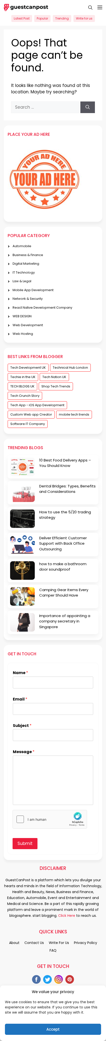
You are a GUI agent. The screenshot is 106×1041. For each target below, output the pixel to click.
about (14, 942)
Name (20, 673)
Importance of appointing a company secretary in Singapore (64, 621)
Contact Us (34, 942)
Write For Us (59, 942)
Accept (53, 1029)
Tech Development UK (28, 367)
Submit (25, 843)
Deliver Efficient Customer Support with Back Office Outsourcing (63, 543)
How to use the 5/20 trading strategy (65, 514)
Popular (42, 18)
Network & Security (28, 298)
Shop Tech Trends (55, 386)
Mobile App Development (33, 290)
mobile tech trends (74, 414)
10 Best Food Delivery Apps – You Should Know (65, 463)
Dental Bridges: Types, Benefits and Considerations (67, 488)
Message (24, 752)
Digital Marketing (26, 263)
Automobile (22, 246)
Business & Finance (28, 255)
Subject (22, 725)
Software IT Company (27, 423)
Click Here (66, 915)
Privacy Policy (85, 942)
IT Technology (24, 272)
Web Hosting (23, 333)
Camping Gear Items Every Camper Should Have (63, 592)
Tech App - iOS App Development (37, 405)
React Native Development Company (42, 307)
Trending (62, 18)
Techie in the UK (22, 377)
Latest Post (22, 18)
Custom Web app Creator (31, 414)
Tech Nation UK (54, 377)
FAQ (53, 950)
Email (20, 699)
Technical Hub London (70, 367)
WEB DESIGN (22, 316)
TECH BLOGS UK (22, 386)
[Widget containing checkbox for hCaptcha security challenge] (50, 819)
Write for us (84, 18)
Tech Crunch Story (24, 395)
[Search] (87, 107)
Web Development (28, 325)
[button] (87, 7)
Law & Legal (22, 281)
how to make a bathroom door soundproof (63, 566)
